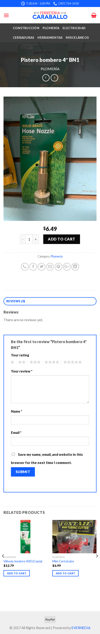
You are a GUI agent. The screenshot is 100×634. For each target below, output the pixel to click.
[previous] (3, 565)
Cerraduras (23, 37)
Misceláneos (77, 37)
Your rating (20, 355)
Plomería (51, 28)
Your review (21, 371)
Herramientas (50, 37)
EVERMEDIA (81, 628)
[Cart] (94, 15)
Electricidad (74, 28)
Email (16, 433)
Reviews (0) (15, 301)
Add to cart (61, 239)
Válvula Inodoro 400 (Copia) (22, 561)
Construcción (26, 28)
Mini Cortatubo (63, 561)
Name (16, 411)
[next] (96, 565)
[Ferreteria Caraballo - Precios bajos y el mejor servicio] (50, 15)
